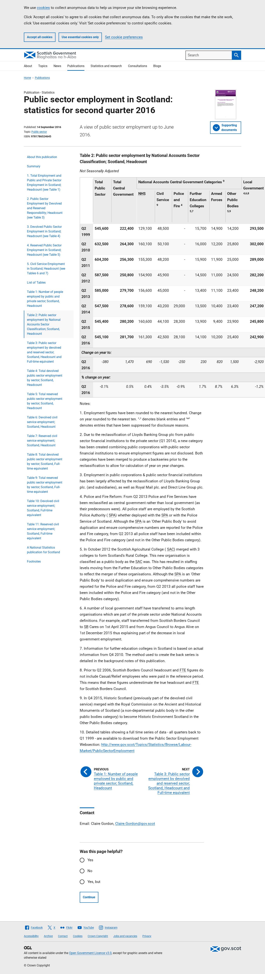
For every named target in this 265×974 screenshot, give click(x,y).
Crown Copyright (98, 936)
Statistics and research (106, 66)
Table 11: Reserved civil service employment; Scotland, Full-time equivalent (43, 531)
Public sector (39, 131)
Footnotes (34, 561)
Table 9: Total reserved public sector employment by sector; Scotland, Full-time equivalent (44, 485)
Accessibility (31, 936)
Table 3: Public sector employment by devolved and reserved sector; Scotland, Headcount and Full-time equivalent (44, 352)
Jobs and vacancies (125, 936)
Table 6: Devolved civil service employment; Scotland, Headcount (42, 422)
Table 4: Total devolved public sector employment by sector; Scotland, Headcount (44, 378)
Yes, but (93, 881)
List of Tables (36, 282)
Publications (75, 66)
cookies (43, 7)
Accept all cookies (39, 37)
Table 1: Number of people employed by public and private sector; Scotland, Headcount (45, 299)
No (89, 871)
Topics (42, 66)
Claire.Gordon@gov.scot (135, 823)
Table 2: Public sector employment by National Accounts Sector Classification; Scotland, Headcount (44, 324)
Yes (90, 860)
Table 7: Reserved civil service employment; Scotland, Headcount (42, 440)
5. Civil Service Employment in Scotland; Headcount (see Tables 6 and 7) (46, 268)
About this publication (42, 157)
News (57, 66)
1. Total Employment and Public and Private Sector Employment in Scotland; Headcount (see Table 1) (44, 182)
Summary (33, 166)
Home (27, 77)
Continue (89, 897)
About (28, 66)
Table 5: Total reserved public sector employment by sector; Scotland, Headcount (44, 401)
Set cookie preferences (124, 37)
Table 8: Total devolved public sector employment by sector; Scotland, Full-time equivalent (44, 461)
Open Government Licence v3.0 (90, 953)
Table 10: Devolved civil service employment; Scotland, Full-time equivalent (43, 508)
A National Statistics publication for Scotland (43, 550)
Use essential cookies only (80, 37)
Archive (48, 936)
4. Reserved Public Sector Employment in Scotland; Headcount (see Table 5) (44, 250)
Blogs (157, 66)
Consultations (137, 66)
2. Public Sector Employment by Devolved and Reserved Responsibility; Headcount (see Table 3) (44, 208)
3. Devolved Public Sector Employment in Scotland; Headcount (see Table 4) (44, 231)
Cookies (77, 936)
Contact (63, 936)
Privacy (146, 936)
